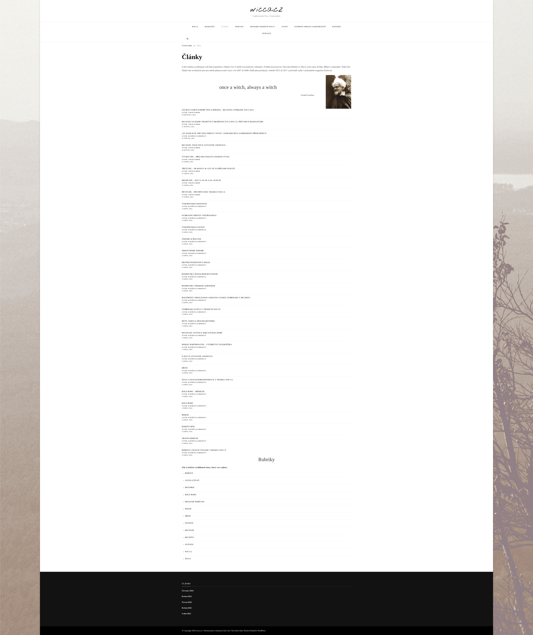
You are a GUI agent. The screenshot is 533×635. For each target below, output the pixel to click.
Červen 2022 (187, 602)
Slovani (189, 544)
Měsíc (185, 368)
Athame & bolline (191, 239)
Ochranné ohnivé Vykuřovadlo (199, 215)
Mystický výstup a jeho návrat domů (202, 333)
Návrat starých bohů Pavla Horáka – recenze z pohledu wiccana (218, 110)
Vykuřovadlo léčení (193, 227)
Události (266, 33)
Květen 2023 (187, 596)
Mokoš (185, 415)
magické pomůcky (195, 502)
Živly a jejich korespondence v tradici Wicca (207, 380)
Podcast (239, 26)
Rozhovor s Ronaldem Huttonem (200, 274)
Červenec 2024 (187, 591)
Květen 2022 (187, 608)
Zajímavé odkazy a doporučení (310, 26)
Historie (189, 487)
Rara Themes (244, 631)
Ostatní (189, 523)
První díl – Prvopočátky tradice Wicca (204, 192)
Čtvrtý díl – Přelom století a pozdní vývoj (206, 157)
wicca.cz (266, 9)
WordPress (261, 631)
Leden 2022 (186, 614)
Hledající (209, 26)
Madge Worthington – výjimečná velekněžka (207, 345)
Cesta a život (192, 480)
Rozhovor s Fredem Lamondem (198, 286)
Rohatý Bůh (188, 427)
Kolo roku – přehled (193, 392)
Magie (188, 509)
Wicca (195, 26)
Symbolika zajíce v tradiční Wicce (201, 309)
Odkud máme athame (193, 251)
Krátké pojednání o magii (196, 262)
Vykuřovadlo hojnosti (194, 204)
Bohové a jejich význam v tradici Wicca (204, 450)
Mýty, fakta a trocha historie (198, 321)
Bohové (189, 473)
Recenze (189, 530)
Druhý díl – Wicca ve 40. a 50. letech (201, 180)
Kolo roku (187, 403)
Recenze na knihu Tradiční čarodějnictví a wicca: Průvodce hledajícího (222, 122)
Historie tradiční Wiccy (262, 26)
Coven (284, 26)
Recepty (189, 537)
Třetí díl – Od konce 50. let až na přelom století (208, 169)
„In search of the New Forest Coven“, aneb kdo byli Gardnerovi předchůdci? (224, 133)
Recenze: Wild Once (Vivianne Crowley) (204, 145)
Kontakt (336, 26)
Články (225, 26)
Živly (188, 559)
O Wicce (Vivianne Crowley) (197, 356)
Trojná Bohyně (190, 438)
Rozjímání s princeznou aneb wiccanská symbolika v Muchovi (216, 298)
